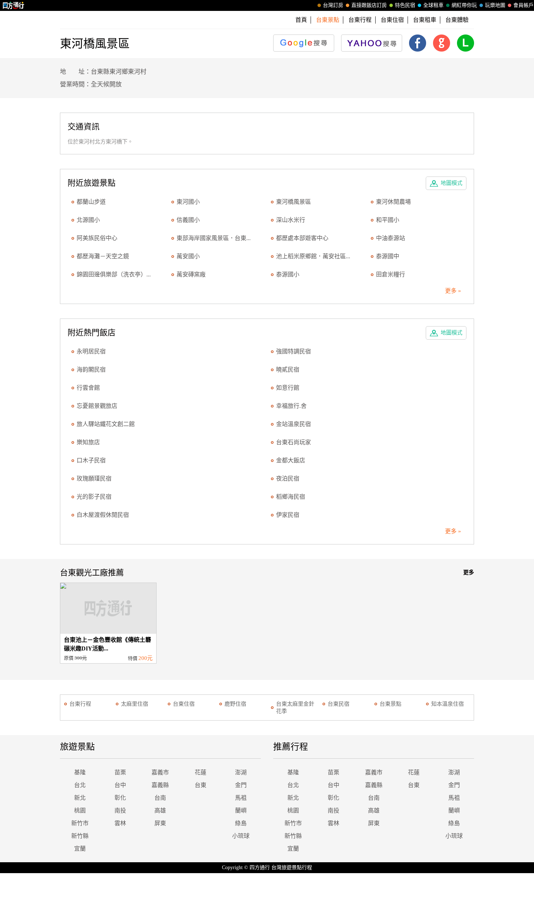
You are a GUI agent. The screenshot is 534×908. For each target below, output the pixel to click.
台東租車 (424, 20)
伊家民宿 (287, 515)
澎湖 (241, 772)
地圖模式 (451, 183)
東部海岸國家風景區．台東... (214, 238)
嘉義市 (160, 772)
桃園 (80, 810)
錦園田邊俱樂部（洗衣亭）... (114, 274)
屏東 (160, 823)
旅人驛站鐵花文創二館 (106, 424)
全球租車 (433, 5)
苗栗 (120, 772)
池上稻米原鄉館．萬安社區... (313, 256)
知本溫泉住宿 (447, 704)
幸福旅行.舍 (291, 406)
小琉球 (241, 836)
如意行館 (287, 388)
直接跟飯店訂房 (369, 5)
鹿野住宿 (235, 704)
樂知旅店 (88, 442)
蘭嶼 (241, 810)
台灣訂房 (333, 5)
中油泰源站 (390, 238)
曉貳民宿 (287, 369)
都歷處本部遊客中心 (302, 238)
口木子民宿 (91, 460)
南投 (120, 810)
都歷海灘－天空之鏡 (103, 256)
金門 (241, 785)
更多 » (453, 291)
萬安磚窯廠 (191, 274)
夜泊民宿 (287, 478)
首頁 (301, 20)
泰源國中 (387, 256)
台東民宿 (338, 704)
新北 (80, 798)
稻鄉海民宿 (290, 497)
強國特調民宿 (293, 351)
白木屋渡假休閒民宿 (103, 515)
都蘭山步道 (91, 202)
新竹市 (80, 823)
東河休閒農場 (393, 202)
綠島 (241, 823)
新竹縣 (80, 836)
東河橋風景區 (293, 202)
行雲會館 (88, 388)
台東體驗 (457, 20)
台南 (160, 798)
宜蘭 (80, 849)
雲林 (120, 823)
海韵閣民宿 (91, 369)
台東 (200, 785)
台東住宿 (392, 20)
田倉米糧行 (390, 274)
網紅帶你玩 (464, 5)
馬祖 (241, 798)
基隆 (80, 772)
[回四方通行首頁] (13, 5)
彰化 (120, 798)
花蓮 (200, 772)
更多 (468, 572)
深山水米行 (290, 220)
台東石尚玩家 (293, 442)
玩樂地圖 (495, 5)
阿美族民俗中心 (97, 238)
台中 (120, 785)
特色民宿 (405, 5)
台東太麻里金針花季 (295, 707)
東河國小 (188, 202)
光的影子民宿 (94, 497)
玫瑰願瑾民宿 (94, 478)
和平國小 (387, 220)
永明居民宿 (91, 351)
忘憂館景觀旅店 (97, 406)
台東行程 (360, 20)
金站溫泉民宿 (293, 424)
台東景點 (390, 704)
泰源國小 (287, 274)
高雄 (160, 810)
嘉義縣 (160, 785)
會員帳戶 (523, 5)
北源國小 (88, 220)
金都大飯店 (290, 460)
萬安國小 (188, 256)
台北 (80, 785)
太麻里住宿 (134, 704)
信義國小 (188, 220)
